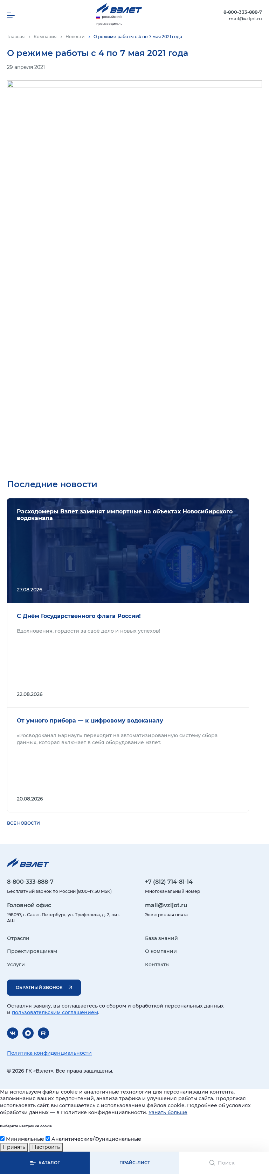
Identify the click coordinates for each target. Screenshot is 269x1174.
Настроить (46, 1147)
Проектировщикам (32, 951)
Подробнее (128, 550)
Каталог (49, 1162)
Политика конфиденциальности (49, 1053)
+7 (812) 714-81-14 (169, 881)
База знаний (161, 938)
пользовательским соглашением (55, 1012)
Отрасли (18, 938)
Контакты (157, 964)
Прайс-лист (134, 1162)
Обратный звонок (39, 987)
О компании (161, 951)
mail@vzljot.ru (245, 18)
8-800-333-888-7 (242, 12)
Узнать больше (168, 1112)
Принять (14, 1147)
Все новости (23, 823)
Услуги (16, 964)
